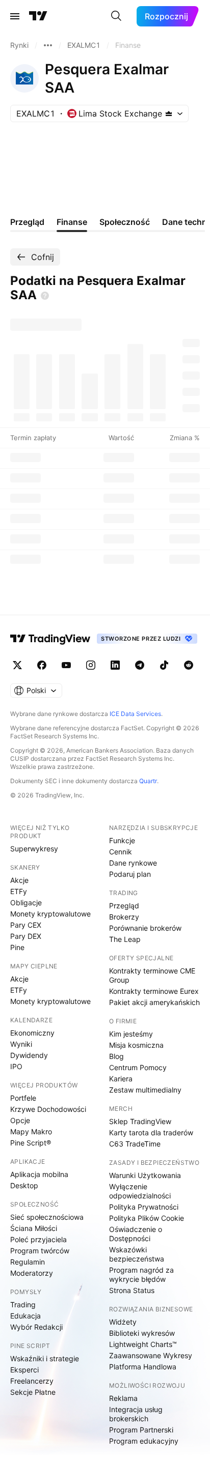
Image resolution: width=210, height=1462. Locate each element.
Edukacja (25, 1315)
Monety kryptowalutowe (50, 913)
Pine (17, 947)
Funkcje (122, 840)
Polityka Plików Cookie (146, 1218)
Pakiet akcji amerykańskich (154, 1002)
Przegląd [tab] (27, 222)
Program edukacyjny (143, 1441)
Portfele (23, 1098)
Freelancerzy (32, 1381)
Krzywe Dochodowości (48, 1109)
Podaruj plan (130, 874)
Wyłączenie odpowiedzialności (140, 1191)
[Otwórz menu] (15, 16)
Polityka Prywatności (143, 1206)
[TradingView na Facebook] (42, 665)
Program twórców (39, 1250)
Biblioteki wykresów (142, 1333)
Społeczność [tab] (124, 222)
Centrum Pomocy (138, 1067)
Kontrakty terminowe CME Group (152, 975)
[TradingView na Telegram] (140, 665)
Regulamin (27, 1261)
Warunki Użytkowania (145, 1175)
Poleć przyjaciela (38, 1239)
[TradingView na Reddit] (188, 665)
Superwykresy (34, 848)
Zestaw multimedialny (145, 1089)
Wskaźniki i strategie (44, 1358)
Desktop (24, 1185)
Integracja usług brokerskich (136, 1414)
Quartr (148, 781)
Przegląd (124, 905)
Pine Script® (30, 1142)
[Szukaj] (116, 16)
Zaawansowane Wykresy (150, 1355)
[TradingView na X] (17, 665)
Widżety (123, 1321)
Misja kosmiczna (136, 1045)
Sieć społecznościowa (47, 1217)
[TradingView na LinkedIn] (115, 665)
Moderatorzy (31, 1273)
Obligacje (26, 902)
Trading (23, 1304)
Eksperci (24, 1369)
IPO (16, 1066)
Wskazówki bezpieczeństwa (136, 1254)
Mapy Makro (31, 1131)
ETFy (18, 891)
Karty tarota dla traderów (151, 1132)
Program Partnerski (141, 1429)
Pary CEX (25, 925)
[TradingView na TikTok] (164, 665)
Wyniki (21, 1044)
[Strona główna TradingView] (38, 16)
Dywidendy (29, 1055)
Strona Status (131, 1290)
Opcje (20, 1120)
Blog (116, 1056)
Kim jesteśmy (131, 1033)
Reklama (123, 1398)
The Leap (125, 939)
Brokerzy (124, 916)
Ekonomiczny (32, 1032)
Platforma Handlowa (142, 1366)
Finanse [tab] (72, 222)
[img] (168, 113)
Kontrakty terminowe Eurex (154, 991)
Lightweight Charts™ (143, 1344)
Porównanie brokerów (145, 928)
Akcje (19, 880)
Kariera (121, 1078)
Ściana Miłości (33, 1228)
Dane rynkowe (133, 862)
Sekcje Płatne (33, 1392)
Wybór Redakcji (36, 1327)
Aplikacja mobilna (39, 1174)
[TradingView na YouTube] (66, 665)
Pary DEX (25, 936)
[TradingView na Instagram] (91, 665)
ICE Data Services (135, 714)
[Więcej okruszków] (47, 45)
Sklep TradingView (140, 1121)
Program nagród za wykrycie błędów (141, 1274)
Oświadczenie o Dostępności (135, 1234)
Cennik (120, 851)
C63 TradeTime (135, 1143)
